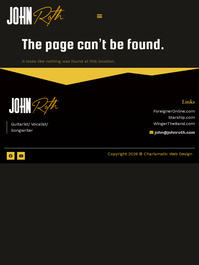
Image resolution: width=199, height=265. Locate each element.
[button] (99, 16)
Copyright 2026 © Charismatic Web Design (150, 153)
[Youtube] (21, 156)
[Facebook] (11, 156)
